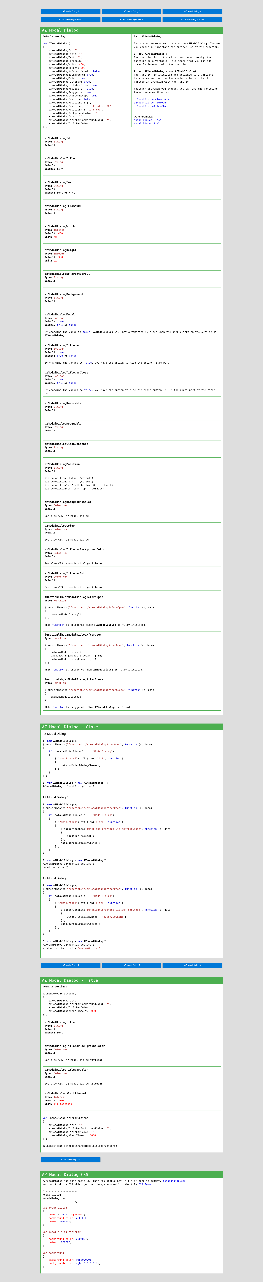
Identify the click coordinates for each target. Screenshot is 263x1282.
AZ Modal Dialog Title (70, 1159)
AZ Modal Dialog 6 (192, 965)
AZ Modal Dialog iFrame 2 (131, 19)
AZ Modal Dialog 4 (71, 965)
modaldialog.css (174, 1180)
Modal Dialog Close (147, 120)
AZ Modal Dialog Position (192, 19)
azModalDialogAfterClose (151, 106)
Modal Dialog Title (147, 123)
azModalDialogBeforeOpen (151, 99)
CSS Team (145, 1184)
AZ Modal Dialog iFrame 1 (70, 19)
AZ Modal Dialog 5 (131, 965)
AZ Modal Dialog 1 (71, 11)
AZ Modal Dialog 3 (192, 11)
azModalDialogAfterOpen (150, 102)
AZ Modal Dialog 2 (131, 11)
